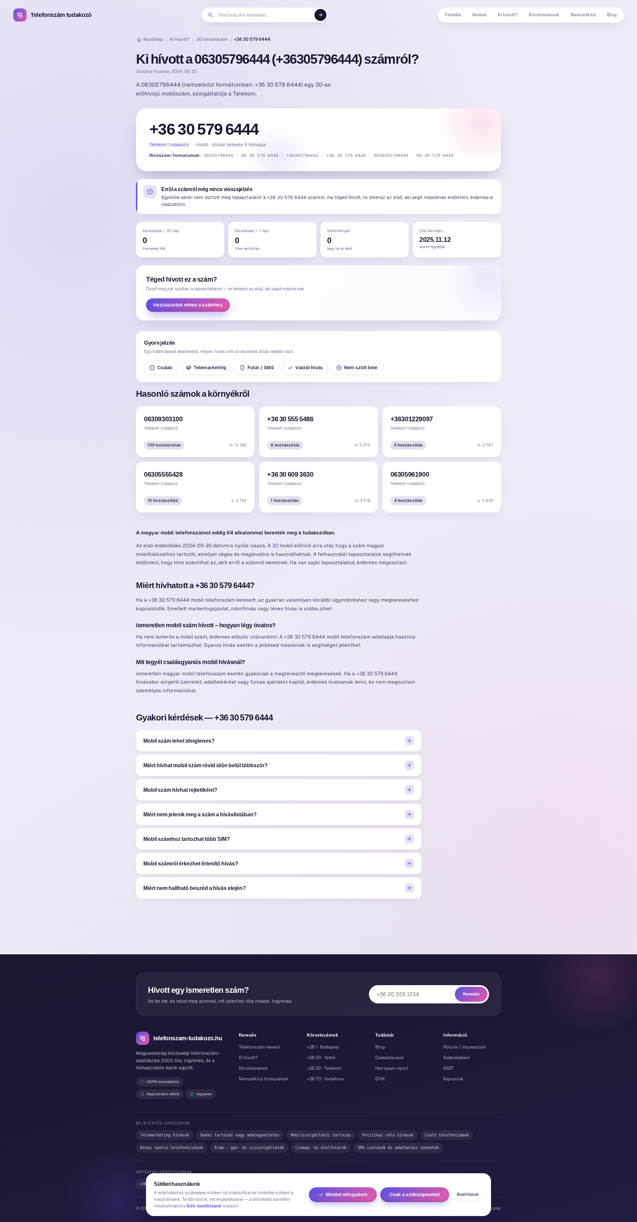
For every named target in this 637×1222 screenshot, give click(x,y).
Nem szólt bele (360, 367)
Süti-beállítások (204, 1205)
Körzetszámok (544, 14)
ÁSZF (448, 1068)
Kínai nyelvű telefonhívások (171, 1147)
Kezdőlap (153, 39)
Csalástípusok (389, 1057)
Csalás (165, 367)
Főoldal (453, 14)
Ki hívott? (508, 14)
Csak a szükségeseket (414, 1194)
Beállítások (468, 1194)
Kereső (479, 14)
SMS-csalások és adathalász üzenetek (398, 1147)
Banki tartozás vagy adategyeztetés (239, 1135)
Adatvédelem (456, 1057)
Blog (612, 14)
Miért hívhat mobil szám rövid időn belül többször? (205, 765)
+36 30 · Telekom (324, 1068)
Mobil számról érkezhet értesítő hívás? (190, 863)
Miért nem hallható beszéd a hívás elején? (194, 888)
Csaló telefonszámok (447, 1135)
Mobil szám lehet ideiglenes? (179, 740)
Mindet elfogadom (347, 1194)
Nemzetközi (583, 14)
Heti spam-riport (391, 1068)
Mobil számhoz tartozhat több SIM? (186, 839)
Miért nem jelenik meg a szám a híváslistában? (200, 814)
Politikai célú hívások (387, 1135)
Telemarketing (210, 367)
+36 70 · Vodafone (325, 1078)
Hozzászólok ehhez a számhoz (188, 304)
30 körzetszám (212, 39)
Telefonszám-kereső (259, 1047)
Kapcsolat (453, 1078)
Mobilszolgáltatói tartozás (321, 1135)
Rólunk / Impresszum (464, 1047)
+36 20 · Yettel (321, 1057)
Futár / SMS (261, 367)
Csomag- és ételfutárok (320, 1147)
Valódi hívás (309, 367)
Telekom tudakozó (169, 144)
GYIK (380, 1078)
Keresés (471, 993)
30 (275, 545)
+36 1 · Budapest (323, 1047)
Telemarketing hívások (164, 1135)
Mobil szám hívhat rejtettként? (180, 789)
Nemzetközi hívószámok (264, 1078)
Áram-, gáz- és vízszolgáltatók (249, 1147)
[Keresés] (320, 15)
